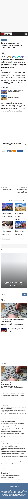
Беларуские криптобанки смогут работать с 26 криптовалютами (13, 459)
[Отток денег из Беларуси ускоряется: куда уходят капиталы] (14, 310)
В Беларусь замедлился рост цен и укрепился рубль (10, 443)
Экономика (4, 39)
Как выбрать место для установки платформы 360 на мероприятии (13, 393)
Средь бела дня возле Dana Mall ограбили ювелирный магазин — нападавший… (15, 330)
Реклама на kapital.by (14, 486)
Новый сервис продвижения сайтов (7, 477)
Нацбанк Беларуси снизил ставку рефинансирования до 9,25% (12, 423)
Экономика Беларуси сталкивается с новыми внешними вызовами (13, 451)
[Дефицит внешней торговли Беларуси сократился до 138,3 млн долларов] (20, 225)
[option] (14, 270)
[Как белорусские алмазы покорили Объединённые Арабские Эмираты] (4, 92)
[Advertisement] (14, 16)
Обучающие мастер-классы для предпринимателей (10, 475)
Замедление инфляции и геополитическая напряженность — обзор (13, 479)
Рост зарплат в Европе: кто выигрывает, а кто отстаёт (11, 461)
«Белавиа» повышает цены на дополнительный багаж (11, 431)
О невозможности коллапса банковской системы (10, 470)
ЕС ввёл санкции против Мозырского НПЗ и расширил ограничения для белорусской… (14, 284)
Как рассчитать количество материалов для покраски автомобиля (14, 398)
